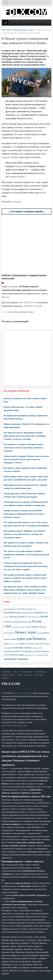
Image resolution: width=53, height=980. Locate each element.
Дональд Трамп (16, 616)
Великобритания (12, 612)
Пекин (31, 312)
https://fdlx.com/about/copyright (14, 725)
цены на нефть (17, 654)
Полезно (38, 675)
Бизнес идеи (8, 675)
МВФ (30, 622)
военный (39, 633)
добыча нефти (10, 639)
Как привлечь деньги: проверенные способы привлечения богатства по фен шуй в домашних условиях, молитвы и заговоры (25, 436)
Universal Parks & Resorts (17, 312)
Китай (44, 616)
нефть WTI (39, 643)
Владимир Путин (27, 612)
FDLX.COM (11, 684)
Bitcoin (6, 609)
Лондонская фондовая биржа (15, 621)
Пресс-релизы (24, 675)
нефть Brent (30, 643)
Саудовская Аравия (18, 627)
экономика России (31, 655)
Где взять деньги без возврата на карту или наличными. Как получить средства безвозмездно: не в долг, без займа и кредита (26, 566)
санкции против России (14, 651)
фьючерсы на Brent (32, 651)
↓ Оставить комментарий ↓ (26, 211)
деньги (45, 632)
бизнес (12, 633)
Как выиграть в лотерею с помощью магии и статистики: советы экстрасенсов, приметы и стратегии (23, 447)
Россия (36, 621)
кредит (7, 643)
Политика (40, 672)
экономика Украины (16, 659)
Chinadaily (17, 201)
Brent (10, 609)
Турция (27, 627)
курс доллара (14, 644)
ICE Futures (21, 609)
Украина (35, 626)
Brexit (15, 609)
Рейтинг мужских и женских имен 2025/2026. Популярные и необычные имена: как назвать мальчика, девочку (24, 513)
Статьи (5, 678)
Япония (7, 633)
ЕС (26, 616)
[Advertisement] (26, 244)
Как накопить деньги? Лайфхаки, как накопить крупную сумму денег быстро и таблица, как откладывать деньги (24, 534)
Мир (15, 672)
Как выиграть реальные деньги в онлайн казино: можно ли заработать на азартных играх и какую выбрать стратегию (25, 578)
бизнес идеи (25, 632)
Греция (45, 613)
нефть (22, 643)
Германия (38, 612)
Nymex (30, 609)
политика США (37, 648)
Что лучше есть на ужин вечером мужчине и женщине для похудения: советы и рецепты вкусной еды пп (26, 554)
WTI (34, 609)
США (7, 626)
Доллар (6, 617)
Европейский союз (34, 617)
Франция (42, 627)
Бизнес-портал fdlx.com (22, 693)
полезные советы (22, 647)
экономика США (43, 655)
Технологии (26, 672)
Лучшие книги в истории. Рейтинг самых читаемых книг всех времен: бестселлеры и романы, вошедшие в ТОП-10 (26, 459)
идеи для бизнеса (31, 638)
